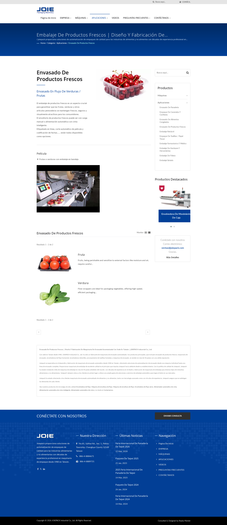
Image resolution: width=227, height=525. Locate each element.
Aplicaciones (62, 43)
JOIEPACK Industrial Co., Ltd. (63, 521)
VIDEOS (115, 17)
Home (42, 43)
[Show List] (149, 232)
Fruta (81, 254)
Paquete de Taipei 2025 (126, 458)
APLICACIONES (99, 17)
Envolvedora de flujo (83, 387)
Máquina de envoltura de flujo (101, 387)
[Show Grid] (146, 232)
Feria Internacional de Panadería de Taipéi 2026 (131, 445)
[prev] (39, 332)
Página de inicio (48, 17)
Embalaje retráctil (167, 132)
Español (186, 2)
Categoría (51, 43)
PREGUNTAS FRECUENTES (136, 17)
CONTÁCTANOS (161, 17)
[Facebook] (37, 469)
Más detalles (172, 257)
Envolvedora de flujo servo (144, 387)
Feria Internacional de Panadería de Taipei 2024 (131, 498)
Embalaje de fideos (168, 156)
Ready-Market (184, 521)
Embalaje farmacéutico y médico (173, 144)
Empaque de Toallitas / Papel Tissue (171, 137)
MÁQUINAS (81, 17)
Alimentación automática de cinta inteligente (54, 390)
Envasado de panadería (169, 107)
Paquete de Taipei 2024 (126, 484)
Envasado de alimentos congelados (169, 121)
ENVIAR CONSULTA (173, 416)
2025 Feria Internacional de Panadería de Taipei (129, 471)
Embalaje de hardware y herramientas (170, 149)
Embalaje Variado (166, 160)
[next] (148, 332)
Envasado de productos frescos (82, 43)
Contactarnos (108, 390)
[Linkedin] (44, 469)
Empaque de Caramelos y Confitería (170, 113)
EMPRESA (65, 17)
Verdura (83, 283)
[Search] (187, 72)
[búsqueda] (153, 2)
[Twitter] (41, 469)
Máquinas (162, 96)
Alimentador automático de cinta (165, 387)
